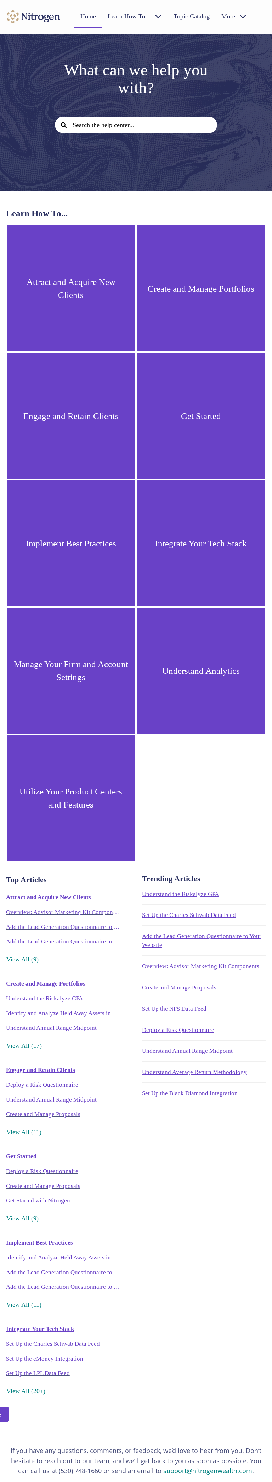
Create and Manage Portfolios (45, 983)
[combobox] (145, 125)
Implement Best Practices (39, 1242)
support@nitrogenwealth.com (207, 1470)
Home (88, 16)
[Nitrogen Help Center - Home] (33, 16)
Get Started (21, 1156)
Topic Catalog (192, 16)
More (228, 16)
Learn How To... (129, 16)
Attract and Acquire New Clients (48, 897)
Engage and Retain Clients (40, 1070)
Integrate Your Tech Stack (40, 1329)
